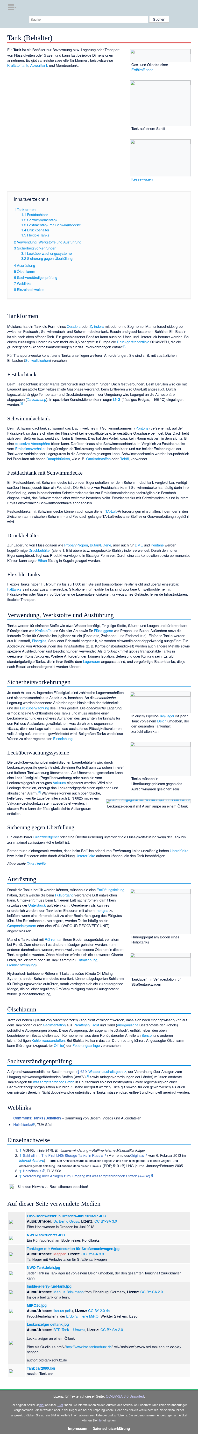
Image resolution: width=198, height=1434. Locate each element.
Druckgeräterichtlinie (133, 341)
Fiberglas (39, 640)
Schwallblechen (37, 360)
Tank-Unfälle (36, 863)
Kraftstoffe (43, 630)
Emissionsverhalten (30, 448)
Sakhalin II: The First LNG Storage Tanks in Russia (63, 1155)
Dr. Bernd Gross (66, 1221)
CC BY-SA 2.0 (151, 1291)
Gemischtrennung (21, 964)
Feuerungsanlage (86, 1045)
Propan (70, 544)
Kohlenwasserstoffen (48, 1040)
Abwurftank (39, 65)
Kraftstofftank (17, 65)
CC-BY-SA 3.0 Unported (125, 1396)
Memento (115, 1155)
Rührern (51, 939)
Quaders (74, 326)
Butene (105, 544)
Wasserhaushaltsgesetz (107, 1071)
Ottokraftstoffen (98, 458)
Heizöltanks (22, 1124)
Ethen (42, 560)
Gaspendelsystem (21, 925)
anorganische (127, 1024)
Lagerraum (91, 661)
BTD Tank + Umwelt (69, 1329)
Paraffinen (81, 1024)
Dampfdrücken (58, 458)
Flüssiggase (103, 630)
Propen (82, 544)
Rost (95, 1024)
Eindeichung (62, 738)
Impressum (77, 1428)
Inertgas (102, 910)
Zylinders (97, 326)
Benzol (146, 1035)
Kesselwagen (142, 179)
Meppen (59, 1253)
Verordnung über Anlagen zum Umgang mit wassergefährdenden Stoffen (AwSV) (86, 1175)
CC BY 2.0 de (99, 1310)
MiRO (94, 1316)
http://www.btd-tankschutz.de (89, 1346)
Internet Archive (31, 1160)
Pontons (141, 428)
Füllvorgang (64, 894)
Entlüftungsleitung (110, 889)
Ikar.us (58, 1310)
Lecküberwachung (34, 707)
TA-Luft (111, 511)
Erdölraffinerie (142, 69)
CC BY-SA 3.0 (105, 1221)
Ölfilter (59, 1045)
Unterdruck (37, 905)
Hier (60, 1405)
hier (41, 1405)
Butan (94, 544)
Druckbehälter (39, 550)
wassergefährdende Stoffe (53, 1081)
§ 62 (81, 1071)
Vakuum (59, 782)
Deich (161, 720)
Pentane (157, 544)
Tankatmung (36, 399)
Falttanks (14, 589)
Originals (137, 1155)
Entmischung (87, 959)
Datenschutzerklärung (111, 1428)
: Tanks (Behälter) (37, 1118)
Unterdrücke (85, 855)
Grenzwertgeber (46, 836)
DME (139, 544)
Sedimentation (54, 1024)
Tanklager (166, 715)
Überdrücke (179, 850)
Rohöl (124, 458)
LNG (116, 399)
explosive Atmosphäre (32, 443)
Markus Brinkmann (68, 1291)
